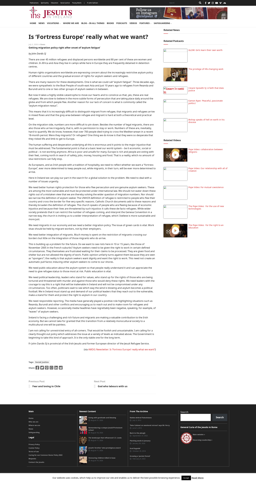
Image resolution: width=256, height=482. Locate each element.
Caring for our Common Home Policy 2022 (45, 455)
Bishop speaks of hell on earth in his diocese (206, 121)
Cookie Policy (34, 448)
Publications (34, 3)
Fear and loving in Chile (46, 386)
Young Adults (76, 3)
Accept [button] (186, 478)
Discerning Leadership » (202, 440)
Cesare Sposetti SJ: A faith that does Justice (206, 89)
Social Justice (65, 3)
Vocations (53, 23)
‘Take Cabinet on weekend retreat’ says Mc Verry (150, 425)
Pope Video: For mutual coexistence (206, 187)
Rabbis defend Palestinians (141, 417)
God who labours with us (112, 386)
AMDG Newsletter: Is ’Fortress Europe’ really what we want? (121, 349)
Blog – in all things (92, 23)
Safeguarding (162, 23)
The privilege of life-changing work (205, 69)
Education (54, 3)
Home (33, 23)
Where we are (71, 23)
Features (144, 23)
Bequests (32, 458)
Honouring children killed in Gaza (101, 458)
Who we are (33, 422)
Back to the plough (137, 433)
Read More (198, 477)
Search (184, 412)
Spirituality (45, 3)
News (42, 23)
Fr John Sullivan (92, 3)
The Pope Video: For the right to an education (206, 226)
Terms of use (34, 451)
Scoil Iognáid (135, 448)
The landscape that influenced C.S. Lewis (104, 438)
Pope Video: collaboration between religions (205, 150)
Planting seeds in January (140, 441)
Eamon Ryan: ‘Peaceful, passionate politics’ (205, 102)
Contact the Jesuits (36, 462)
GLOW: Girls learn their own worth (205, 50)
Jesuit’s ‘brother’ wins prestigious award (104, 448)
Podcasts (121, 23)
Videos (133, 23)
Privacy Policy (34, 444)
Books (110, 23)
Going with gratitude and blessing (102, 417)
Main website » (199, 434)
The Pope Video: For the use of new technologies (206, 207)
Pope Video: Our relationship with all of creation (207, 169)
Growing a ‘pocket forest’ (140, 456)
